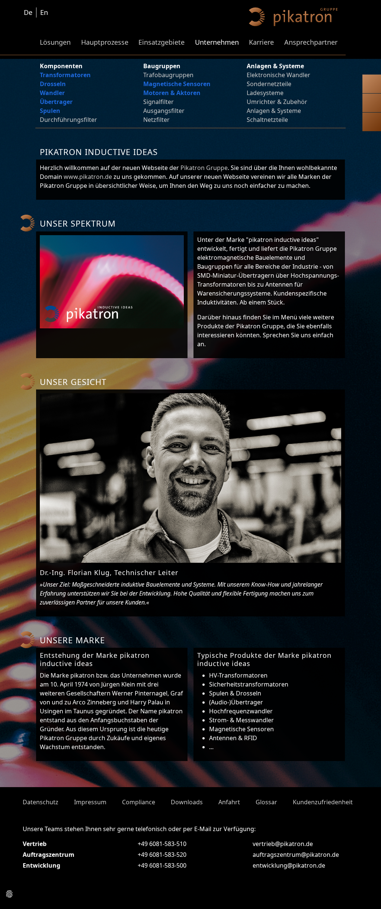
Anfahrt (229, 802)
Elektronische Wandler (278, 75)
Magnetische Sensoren (177, 84)
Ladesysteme (265, 93)
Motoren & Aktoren (172, 93)
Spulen (50, 111)
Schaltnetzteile (267, 120)
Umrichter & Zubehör (277, 102)
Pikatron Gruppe (204, 168)
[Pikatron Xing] (58, 896)
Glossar (266, 802)
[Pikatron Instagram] (20, 896)
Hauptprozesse (104, 42)
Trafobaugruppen (168, 75)
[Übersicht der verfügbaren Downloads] (371, 104)
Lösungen (55, 42)
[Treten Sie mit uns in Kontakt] (371, 85)
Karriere (261, 42)
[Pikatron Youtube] (39, 896)
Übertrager (56, 102)
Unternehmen (217, 42)
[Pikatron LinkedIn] (49, 896)
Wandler (52, 93)
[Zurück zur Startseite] (371, 123)
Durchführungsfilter (68, 120)
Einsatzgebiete (161, 42)
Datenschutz (40, 802)
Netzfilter (156, 120)
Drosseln (53, 84)
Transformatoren (65, 75)
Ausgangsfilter (164, 111)
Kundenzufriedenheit (323, 802)
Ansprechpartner (310, 42)
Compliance (138, 802)
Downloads (187, 802)
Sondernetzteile (269, 84)
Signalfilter (158, 102)
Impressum (90, 802)
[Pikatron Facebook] (29, 896)
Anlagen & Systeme (274, 111)
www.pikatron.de (88, 177)
